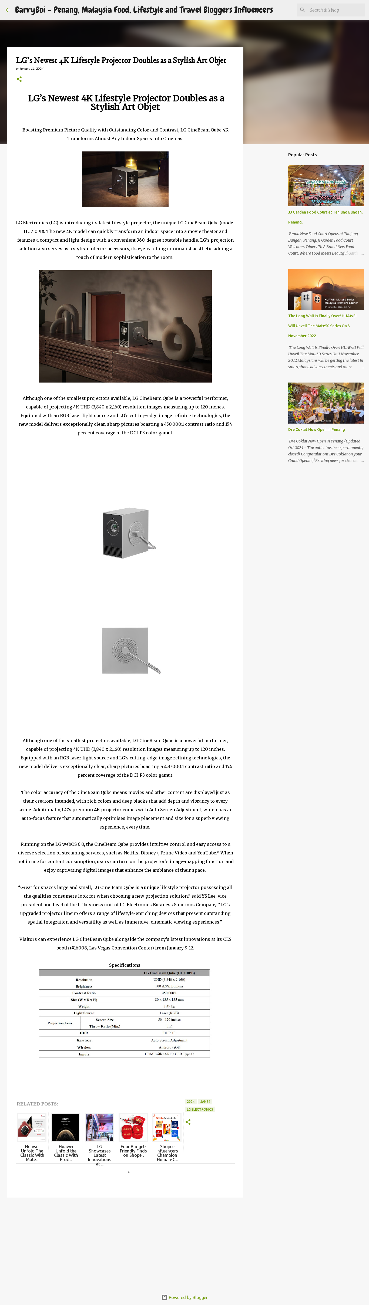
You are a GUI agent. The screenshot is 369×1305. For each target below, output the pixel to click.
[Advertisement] (125, 1243)
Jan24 (205, 1101)
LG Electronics (200, 1109)
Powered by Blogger (188, 1297)
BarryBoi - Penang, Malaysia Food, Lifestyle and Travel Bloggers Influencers (144, 9)
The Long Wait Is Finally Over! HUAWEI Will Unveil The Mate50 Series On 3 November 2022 (322, 326)
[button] (19, 79)
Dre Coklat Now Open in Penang (316, 429)
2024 (190, 1101)
